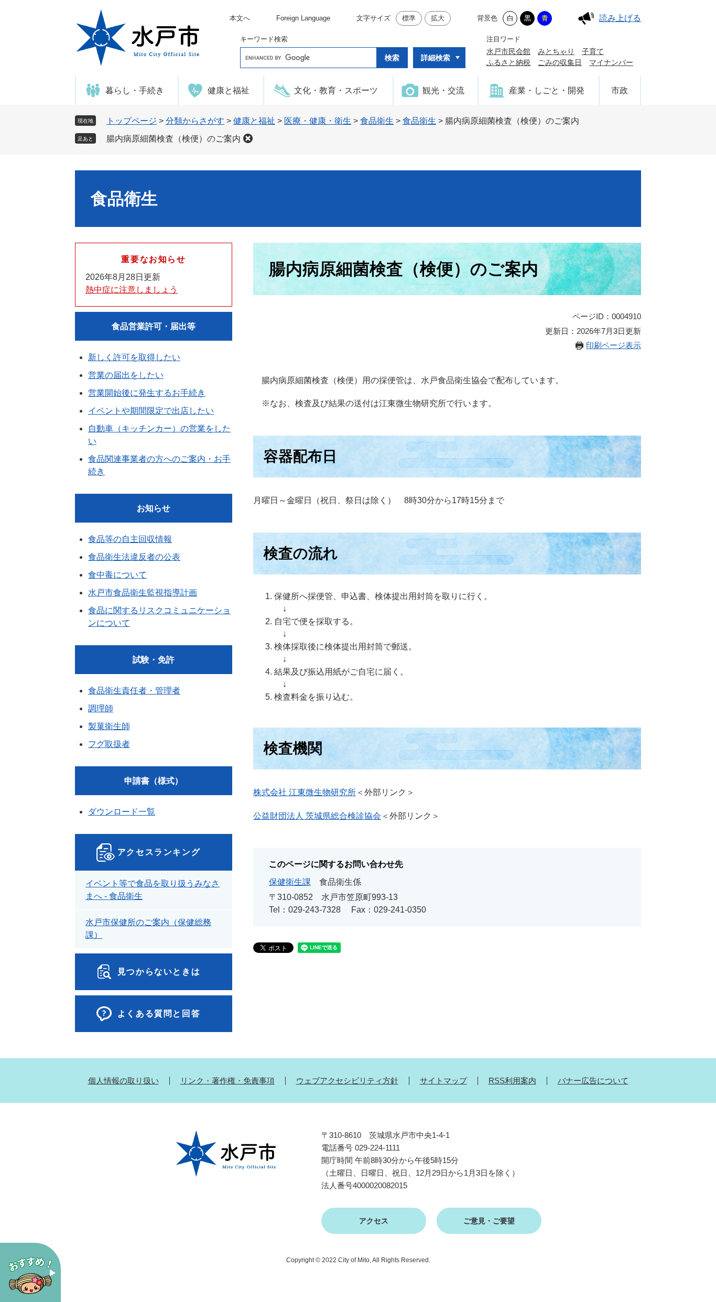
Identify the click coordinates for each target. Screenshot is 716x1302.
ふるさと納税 (508, 62)
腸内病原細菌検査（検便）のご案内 (173, 138)
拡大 (437, 18)
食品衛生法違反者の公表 (134, 556)
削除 (248, 138)
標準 (409, 18)
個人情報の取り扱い (123, 1080)
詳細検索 (435, 57)
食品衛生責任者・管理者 (134, 690)
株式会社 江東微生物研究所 (304, 792)
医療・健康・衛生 (317, 120)
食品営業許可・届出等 (154, 326)
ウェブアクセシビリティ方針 (347, 1080)
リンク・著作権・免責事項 (227, 1080)
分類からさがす (195, 120)
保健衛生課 (290, 881)
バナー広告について (593, 1080)
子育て (593, 51)
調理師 (100, 708)
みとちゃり (556, 51)
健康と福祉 (254, 120)
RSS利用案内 (512, 1080)
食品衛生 (377, 120)
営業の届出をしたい (126, 375)
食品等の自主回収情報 (130, 539)
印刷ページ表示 (613, 345)
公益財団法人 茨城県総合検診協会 (317, 815)
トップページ (131, 120)
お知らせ (153, 508)
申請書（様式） (153, 780)
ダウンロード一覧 (121, 811)
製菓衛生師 (109, 726)
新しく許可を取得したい (134, 357)
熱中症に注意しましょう (131, 289)
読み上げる (620, 18)
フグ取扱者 (109, 744)
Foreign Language (303, 18)
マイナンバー (611, 62)
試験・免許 (154, 659)
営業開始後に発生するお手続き (146, 392)
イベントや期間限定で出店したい (151, 410)
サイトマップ (443, 1080)
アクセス (373, 1221)
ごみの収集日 (560, 62)
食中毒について (117, 574)
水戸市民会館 (508, 51)
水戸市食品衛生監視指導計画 (142, 592)
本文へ (240, 18)
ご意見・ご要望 (489, 1221)
